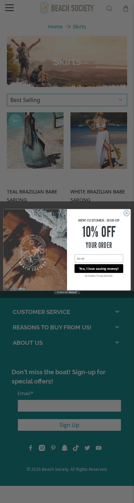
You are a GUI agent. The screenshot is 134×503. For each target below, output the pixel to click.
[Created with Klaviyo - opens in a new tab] (67, 292)
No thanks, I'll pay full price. (99, 275)
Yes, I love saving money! (99, 268)
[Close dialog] (127, 213)
